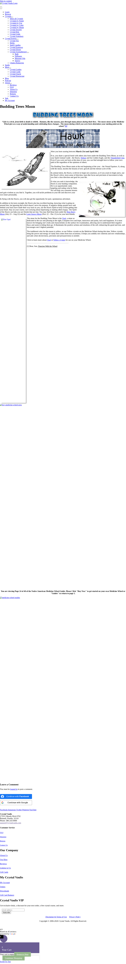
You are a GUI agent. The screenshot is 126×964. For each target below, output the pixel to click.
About (7, 83)
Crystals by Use (16, 23)
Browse (8, 14)
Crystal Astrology (17, 36)
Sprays (17, 61)
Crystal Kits (14, 32)
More (7, 67)
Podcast (8, 81)
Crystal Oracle (15, 74)
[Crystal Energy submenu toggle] (18, 39)
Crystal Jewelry (16, 30)
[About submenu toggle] (11, 83)
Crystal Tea (14, 41)
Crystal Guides (15, 69)
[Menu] (1, 7)
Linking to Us (5, 868)
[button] (5, 962)
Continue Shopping (13, 958)
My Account (5, 883)
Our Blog (3, 860)
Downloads (4, 891)
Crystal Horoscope (17, 76)
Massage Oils (20, 58)
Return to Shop (22, 954)
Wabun (83, 158)
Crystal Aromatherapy (18, 52)
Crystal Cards (15, 72)
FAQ (12, 87)
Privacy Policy (75, 917)
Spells (7, 65)
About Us (13, 89)
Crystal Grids (15, 34)
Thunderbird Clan (117, 158)
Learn (7, 12)
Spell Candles (15, 45)
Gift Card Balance (7, 895)
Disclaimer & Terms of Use (56, 917)
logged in (13, 789)
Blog (7, 78)
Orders (2, 887)
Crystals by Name (17, 21)
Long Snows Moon (34, 214)
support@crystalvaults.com (10, 823)
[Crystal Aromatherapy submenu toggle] (28, 52)
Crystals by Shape (17, 27)
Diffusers (18, 56)
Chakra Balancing (17, 63)
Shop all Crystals (16, 19)
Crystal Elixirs (15, 50)
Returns (13, 94)
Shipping (13, 92)
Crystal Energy (11, 38)
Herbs (12, 43)
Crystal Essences (16, 47)
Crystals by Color (17, 25)
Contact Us (14, 96)
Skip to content (6, 1)
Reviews (13, 85)
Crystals (8, 16)
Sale (6, 98)
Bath (16, 54)
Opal (64, 218)
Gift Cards (4, 872)
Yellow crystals (59, 240)
